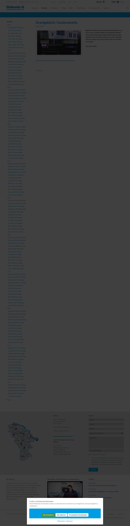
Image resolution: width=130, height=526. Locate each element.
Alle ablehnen (61, 515)
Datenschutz (61, 521)
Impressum (69, 521)
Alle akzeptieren (48, 515)
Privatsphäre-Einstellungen (78, 515)
